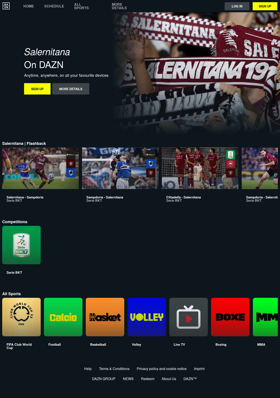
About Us (169, 378)
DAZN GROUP (104, 378)
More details (119, 6)
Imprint (199, 368)
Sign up (265, 6)
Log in (237, 6)
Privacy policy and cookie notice (162, 368)
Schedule (54, 6)
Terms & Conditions (114, 368)
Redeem (147, 378)
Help (88, 368)
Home (28, 6)
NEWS (128, 378)
